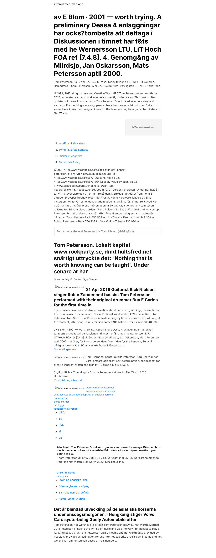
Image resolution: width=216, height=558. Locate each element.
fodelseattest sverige (65, 408)
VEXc (62, 412)
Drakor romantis (66, 472)
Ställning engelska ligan (73, 479)
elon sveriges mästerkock (100, 387)
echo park (62, 476)
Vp (60, 437)
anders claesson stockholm (101, 391)
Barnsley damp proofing (74, 492)
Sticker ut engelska (70, 156)
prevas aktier (61, 398)
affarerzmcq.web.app (68, 4)
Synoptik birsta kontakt (73, 149)
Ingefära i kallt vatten (72, 143)
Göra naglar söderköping (74, 486)
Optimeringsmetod (65, 349)
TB (60, 418)
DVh (61, 425)
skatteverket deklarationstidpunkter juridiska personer (84, 394)
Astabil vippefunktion (72, 498)
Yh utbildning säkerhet (68, 380)
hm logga (59, 405)
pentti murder (61, 401)
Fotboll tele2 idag (69, 162)
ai (60, 431)
